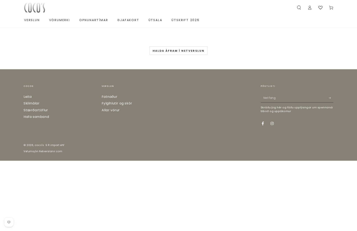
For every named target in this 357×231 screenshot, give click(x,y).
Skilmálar (31, 103)
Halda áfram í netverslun (178, 51)
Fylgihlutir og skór (117, 103)
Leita (28, 96)
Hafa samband (36, 116)
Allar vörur (111, 110)
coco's (39, 145)
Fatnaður (110, 96)
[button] (299, 7)
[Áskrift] (331, 97)
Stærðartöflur (36, 110)
